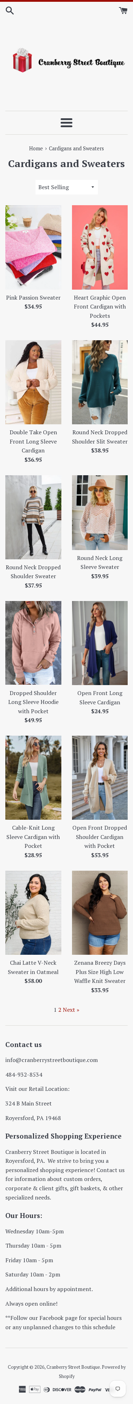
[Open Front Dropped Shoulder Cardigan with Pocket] (100, 778)
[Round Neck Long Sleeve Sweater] (100, 512)
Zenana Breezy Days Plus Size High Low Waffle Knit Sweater (100, 972)
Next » (71, 1010)
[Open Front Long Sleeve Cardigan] (100, 643)
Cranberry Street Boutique (73, 1367)
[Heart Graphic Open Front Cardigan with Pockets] (100, 247)
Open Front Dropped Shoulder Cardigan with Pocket (99, 837)
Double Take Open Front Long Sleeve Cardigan (33, 441)
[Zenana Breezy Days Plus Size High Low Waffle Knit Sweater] (100, 913)
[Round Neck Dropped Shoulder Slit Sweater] (100, 382)
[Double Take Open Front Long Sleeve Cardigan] (33, 382)
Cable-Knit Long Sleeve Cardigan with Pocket (33, 837)
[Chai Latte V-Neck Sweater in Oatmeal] (33, 913)
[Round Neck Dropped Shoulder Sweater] (33, 517)
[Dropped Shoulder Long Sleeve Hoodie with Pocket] (33, 643)
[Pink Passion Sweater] (33, 247)
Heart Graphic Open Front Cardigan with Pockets (100, 307)
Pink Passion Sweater (33, 297)
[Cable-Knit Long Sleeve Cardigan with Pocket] (33, 778)
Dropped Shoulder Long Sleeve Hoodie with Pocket (33, 702)
